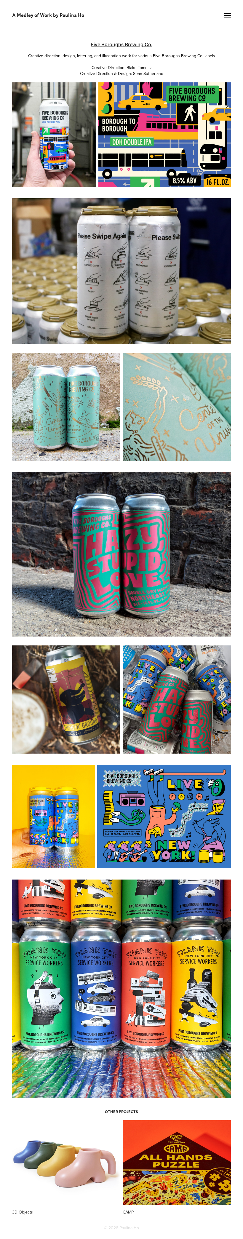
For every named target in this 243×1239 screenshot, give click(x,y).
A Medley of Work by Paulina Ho (48, 15)
